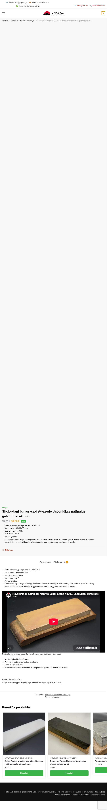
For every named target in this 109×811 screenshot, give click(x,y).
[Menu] (6, 13)
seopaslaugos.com (96, 795)
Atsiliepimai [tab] (60, 562)
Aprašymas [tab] (45, 562)
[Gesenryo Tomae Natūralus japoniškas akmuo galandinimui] (69, 734)
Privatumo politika (90, 792)
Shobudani (55, 697)
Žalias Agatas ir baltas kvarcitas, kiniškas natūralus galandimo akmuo (24, 762)
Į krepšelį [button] (24, 773)
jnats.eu (76, 795)
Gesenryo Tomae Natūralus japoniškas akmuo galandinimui (68, 762)
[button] (103, 13)
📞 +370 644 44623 (97, 6)
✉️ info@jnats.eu (81, 6)
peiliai (53, 792)
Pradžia (5, 21)
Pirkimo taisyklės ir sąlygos (69, 792)
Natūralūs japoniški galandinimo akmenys (23, 792)
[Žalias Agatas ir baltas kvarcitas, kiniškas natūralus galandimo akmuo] (24, 734)
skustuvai (46, 792)
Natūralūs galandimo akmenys (22, 21)
